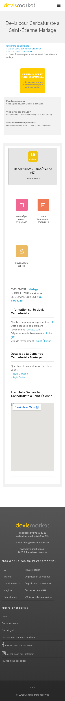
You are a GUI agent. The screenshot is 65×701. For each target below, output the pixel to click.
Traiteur (8, 576)
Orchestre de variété (35, 590)
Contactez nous (10, 623)
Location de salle (12, 583)
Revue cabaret (32, 569)
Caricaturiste (10, 597)
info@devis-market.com (36, 542)
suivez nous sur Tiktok (14, 660)
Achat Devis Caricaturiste (20, 51)
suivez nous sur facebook (18, 645)
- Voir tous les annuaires (38, 597)
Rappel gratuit (9, 630)
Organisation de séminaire (38, 583)
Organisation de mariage (37, 576)
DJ (5, 569)
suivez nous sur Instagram (20, 654)
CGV (4, 616)
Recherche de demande (17, 46)
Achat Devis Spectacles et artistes (24, 48)
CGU (32, 686)
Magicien (8, 590)
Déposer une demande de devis (18, 637)
